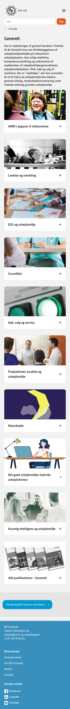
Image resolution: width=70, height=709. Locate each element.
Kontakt (8, 675)
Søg (61, 21)
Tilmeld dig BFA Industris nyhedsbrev (25, 604)
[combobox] (29, 21)
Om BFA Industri (13, 663)
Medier (8, 669)
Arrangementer (12, 657)
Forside (13, 29)
